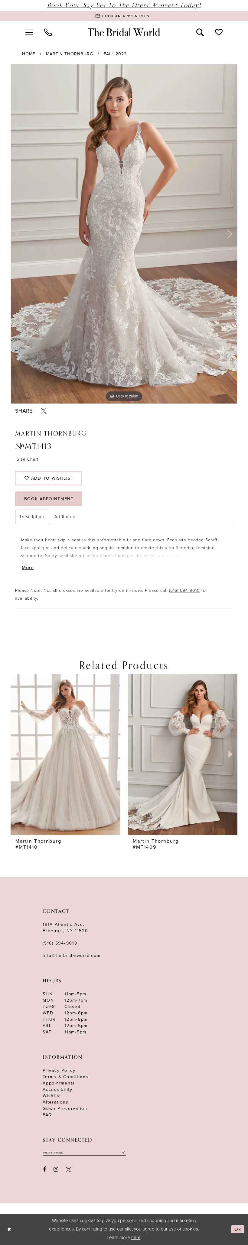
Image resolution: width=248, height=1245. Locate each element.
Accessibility (58, 1089)
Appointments (59, 1083)
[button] (29, 32)
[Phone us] (47, 32)
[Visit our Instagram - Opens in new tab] (56, 1169)
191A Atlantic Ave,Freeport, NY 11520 (65, 927)
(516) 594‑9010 (60, 943)
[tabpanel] (124, 234)
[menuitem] (29, 32)
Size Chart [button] (27, 459)
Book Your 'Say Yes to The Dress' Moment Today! (124, 5)
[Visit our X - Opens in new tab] (69, 1169)
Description (32, 516)
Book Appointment (49, 498)
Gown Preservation (65, 1108)
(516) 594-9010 (184, 590)
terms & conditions (66, 1076)
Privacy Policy (59, 1070)
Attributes (64, 516)
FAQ (47, 1114)
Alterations (55, 1102)
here (136, 1237)
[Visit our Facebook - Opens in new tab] (44, 1169)
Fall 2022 (115, 54)
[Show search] (200, 32)
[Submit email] (123, 1153)
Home (28, 54)
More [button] (28, 568)
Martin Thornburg (69, 54)
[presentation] (65, 754)
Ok (237, 1229)
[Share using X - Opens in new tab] (44, 410)
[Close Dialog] (9, 1229)
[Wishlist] (219, 32)
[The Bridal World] (124, 32)
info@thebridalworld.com (71, 955)
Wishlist (52, 1095)
